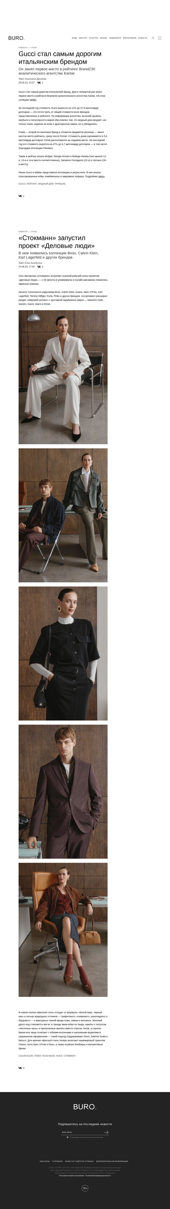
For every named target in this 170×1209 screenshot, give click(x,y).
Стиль (34, 48)
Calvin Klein (26, 1056)
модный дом (46, 184)
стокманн (70, 1056)
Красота (83, 38)
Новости (142, 38)
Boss (59, 1056)
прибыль (60, 184)
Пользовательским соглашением (71, 1176)
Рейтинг (32, 184)
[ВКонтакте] (39, 82)
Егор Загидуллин (33, 263)
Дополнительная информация (112, 1161)
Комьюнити (115, 38)
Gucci (22, 184)
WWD (33, 100)
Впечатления (129, 38)
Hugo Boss (48, 1056)
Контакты (45, 1161)
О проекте (57, 1161)
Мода (74, 38)
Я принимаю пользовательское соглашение (86, 1137)
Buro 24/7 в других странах (79, 1161)
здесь (101, 176)
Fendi (37, 1056)
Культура (93, 38)
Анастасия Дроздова (35, 79)
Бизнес (103, 38)
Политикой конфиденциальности (98, 1176)
